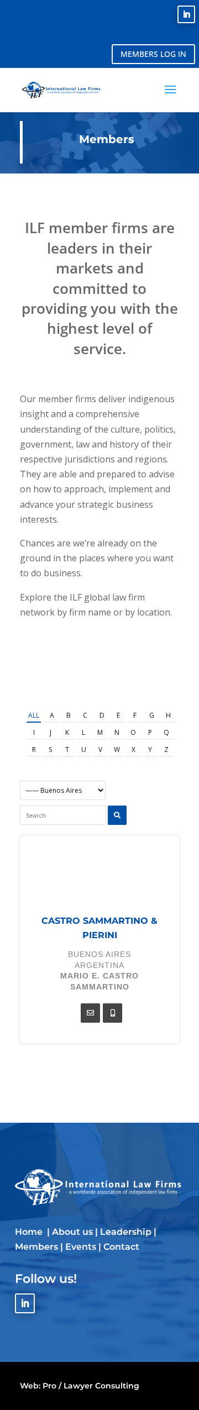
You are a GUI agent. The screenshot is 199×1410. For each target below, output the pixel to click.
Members (36, 1246)
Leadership (125, 1232)
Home (30, 1232)
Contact (121, 1246)
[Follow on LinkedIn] (186, 14)
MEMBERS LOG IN (153, 54)
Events (80, 1246)
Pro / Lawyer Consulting (91, 1386)
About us (72, 1232)
